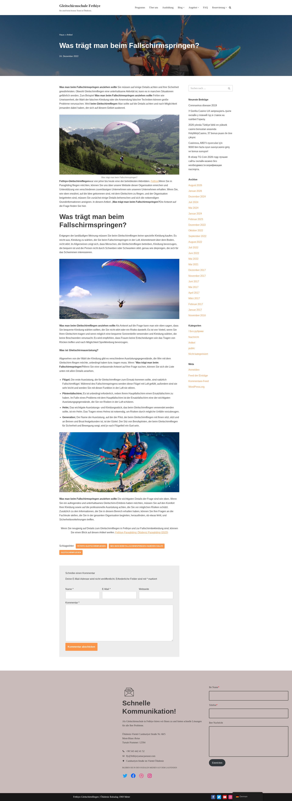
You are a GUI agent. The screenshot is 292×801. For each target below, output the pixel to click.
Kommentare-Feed (198, 381)
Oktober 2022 (195, 230)
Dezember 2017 (197, 270)
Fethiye (155, 181)
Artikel (70, 34)
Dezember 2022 (197, 225)
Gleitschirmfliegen (71, 552)
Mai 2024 (193, 208)
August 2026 (195, 185)
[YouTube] (225, 797)
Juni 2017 (193, 281)
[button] (183, 7)
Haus (61, 34)
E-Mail (106, 589)
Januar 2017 (195, 309)
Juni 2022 (193, 253)
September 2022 (197, 236)
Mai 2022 (193, 259)
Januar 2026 (195, 191)
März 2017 (194, 298)
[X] (219, 797)
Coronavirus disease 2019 (202, 105)
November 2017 (197, 276)
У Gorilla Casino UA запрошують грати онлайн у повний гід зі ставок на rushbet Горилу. (209, 115)
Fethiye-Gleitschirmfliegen (91, 546)
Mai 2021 (193, 264)
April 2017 (194, 292)
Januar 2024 (195, 213)
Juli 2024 (193, 202)
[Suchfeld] (230, 7)
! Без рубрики (195, 331)
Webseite (144, 589)
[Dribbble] (141, 775)
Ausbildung (168, 7)
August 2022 (195, 242)
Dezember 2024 (197, 196)
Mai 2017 (193, 287)
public (191, 348)
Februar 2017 (195, 304)
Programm (140, 7)
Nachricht (193, 337)
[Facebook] (133, 775)
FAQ (205, 7)
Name (69, 589)
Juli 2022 (193, 247)
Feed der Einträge (198, 375)
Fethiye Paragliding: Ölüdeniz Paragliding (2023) (141, 532)
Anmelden (194, 369)
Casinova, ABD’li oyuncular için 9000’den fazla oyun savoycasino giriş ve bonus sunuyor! (209, 147)
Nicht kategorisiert (198, 354)
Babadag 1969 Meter (120, 797)
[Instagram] (149, 775)
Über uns (153, 7)
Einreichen (217, 762)
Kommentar (72, 602)
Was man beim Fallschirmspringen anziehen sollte (136, 546)
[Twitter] (125, 775)
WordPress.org (196, 387)
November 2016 (197, 315)
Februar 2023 (195, 219)
